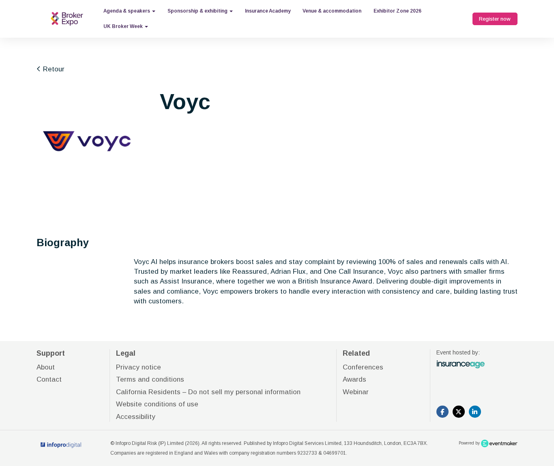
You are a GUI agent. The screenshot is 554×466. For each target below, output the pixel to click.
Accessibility (135, 417)
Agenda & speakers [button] (127, 11)
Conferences (363, 367)
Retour (52, 69)
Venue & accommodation (332, 11)
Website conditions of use (157, 404)
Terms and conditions (150, 379)
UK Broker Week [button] (123, 26)
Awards (354, 379)
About (46, 367)
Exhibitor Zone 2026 (397, 11)
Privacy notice (138, 367)
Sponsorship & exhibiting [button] (198, 11)
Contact (49, 379)
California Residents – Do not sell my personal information (208, 392)
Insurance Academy (267, 11)
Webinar (356, 392)
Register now (495, 19)
